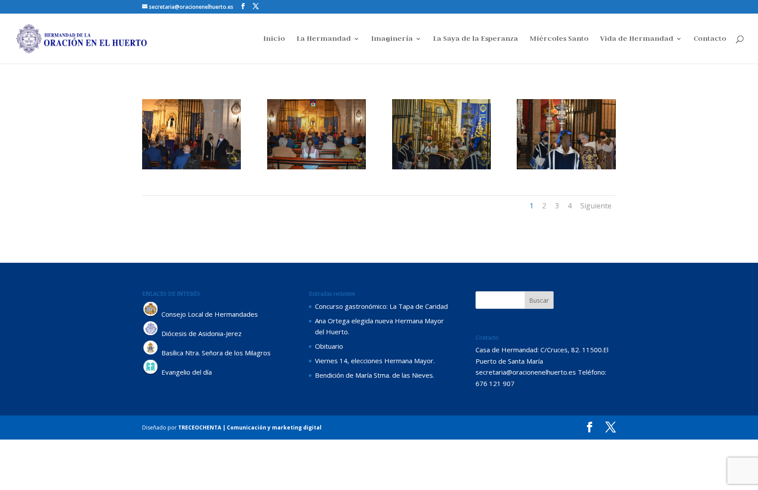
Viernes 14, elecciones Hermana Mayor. (375, 360)
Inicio (274, 39)
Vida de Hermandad (636, 39)
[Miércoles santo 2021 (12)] (191, 169)
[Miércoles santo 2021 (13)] (316, 169)
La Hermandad (324, 39)
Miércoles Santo (559, 39)
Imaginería (392, 39)
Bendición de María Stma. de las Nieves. (374, 375)
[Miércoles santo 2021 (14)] (441, 169)
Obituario (329, 346)
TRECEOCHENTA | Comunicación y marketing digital (250, 427)
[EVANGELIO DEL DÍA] (151, 372)
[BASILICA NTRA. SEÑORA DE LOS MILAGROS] (151, 352)
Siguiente (595, 206)
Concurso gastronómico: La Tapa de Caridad (381, 306)
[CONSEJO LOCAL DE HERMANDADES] (151, 314)
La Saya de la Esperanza (475, 39)
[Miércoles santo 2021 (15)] (566, 169)
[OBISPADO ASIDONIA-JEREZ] (151, 333)
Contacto (710, 39)
